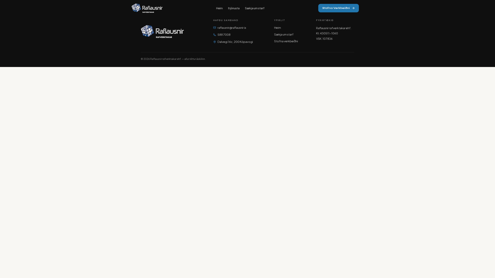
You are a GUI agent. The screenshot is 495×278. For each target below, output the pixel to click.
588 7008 (224, 34)
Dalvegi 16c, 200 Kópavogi (235, 41)
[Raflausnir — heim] (147, 8)
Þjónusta (234, 8)
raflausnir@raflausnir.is (232, 27)
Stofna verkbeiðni (286, 41)
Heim (219, 8)
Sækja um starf (255, 8)
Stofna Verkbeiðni (336, 8)
